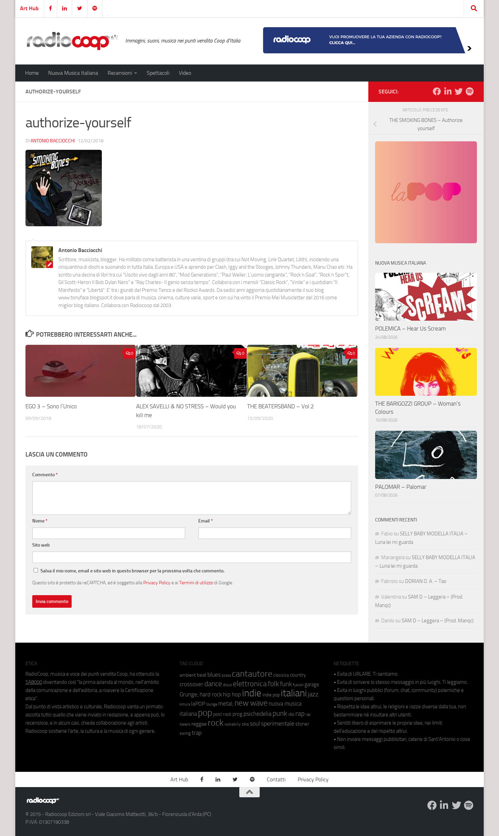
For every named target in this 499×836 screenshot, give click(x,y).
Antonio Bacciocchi (53, 141)
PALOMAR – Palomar (400, 486)
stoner (302, 724)
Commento (45, 475)
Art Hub (29, 8)
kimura (185, 704)
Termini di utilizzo (196, 582)
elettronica (250, 683)
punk (280, 713)
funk (286, 684)
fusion (298, 684)
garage (311, 684)
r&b (291, 714)
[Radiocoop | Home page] (71, 41)
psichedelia (257, 713)
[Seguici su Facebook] (437, 91)
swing (185, 733)
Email (205, 521)
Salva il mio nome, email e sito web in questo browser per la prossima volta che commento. (132, 571)
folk (273, 684)
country (298, 675)
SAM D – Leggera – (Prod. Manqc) (438, 621)
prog (237, 714)
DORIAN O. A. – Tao (425, 581)
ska (245, 724)
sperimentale (277, 723)
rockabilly (232, 724)
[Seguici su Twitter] (459, 91)
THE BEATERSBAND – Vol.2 (280, 406)
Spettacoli (158, 73)
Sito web (41, 545)
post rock (222, 714)
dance (213, 683)
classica (281, 675)
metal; (226, 703)
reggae (199, 724)
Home (32, 73)
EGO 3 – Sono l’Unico (51, 406)
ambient (188, 675)
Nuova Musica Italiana (73, 73)
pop (205, 712)
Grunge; (189, 694)
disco (227, 684)
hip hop (232, 694)
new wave (251, 703)
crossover (191, 684)
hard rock (211, 694)
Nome (40, 521)
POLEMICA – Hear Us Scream (410, 328)
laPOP (198, 704)
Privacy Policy (156, 582)
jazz (313, 694)
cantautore (252, 674)
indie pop (271, 695)
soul (255, 723)
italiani (294, 693)
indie (251, 693)
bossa (226, 675)
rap (299, 713)
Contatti (276, 779)
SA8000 (33, 682)
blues (214, 674)
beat (201, 675)
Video (185, 73)
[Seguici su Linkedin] (448, 91)
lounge (211, 704)
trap (197, 732)
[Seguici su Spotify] (469, 91)
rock (215, 722)
